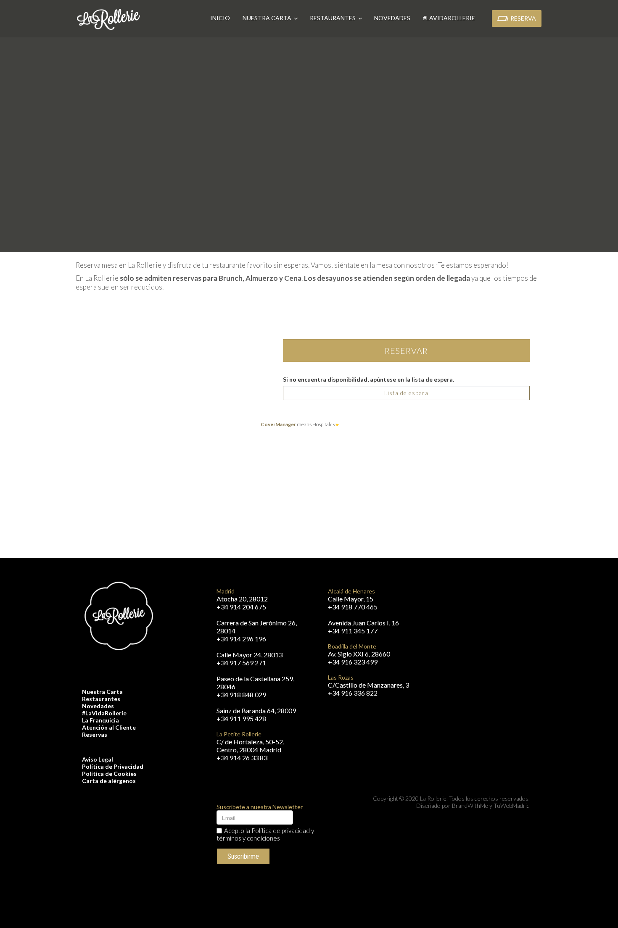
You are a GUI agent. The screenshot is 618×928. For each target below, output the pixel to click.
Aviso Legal (97, 759)
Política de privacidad (280, 830)
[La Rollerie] (108, 19)
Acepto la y (265, 834)
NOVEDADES (403, 17)
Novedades (98, 705)
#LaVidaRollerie (104, 713)
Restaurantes (101, 698)
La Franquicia (100, 720)
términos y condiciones (248, 838)
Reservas (94, 734)
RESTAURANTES (343, 17)
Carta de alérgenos (109, 780)
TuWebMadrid (512, 805)
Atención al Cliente (109, 727)
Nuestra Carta (102, 691)
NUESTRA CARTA (278, 17)
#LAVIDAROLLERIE (459, 17)
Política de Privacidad (112, 766)
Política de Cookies (109, 773)
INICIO (230, 17)
